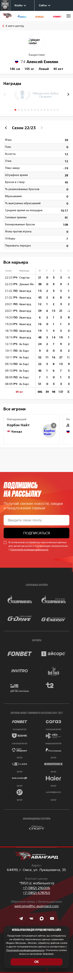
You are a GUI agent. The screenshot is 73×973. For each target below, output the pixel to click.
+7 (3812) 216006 (36, 888)
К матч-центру (15, 26)
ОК (36, 962)
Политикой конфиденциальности (29, 549)
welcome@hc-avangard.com (36, 906)
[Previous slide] (6, 128)
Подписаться (36, 533)
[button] (67, 94)
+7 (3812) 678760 (36, 893)
